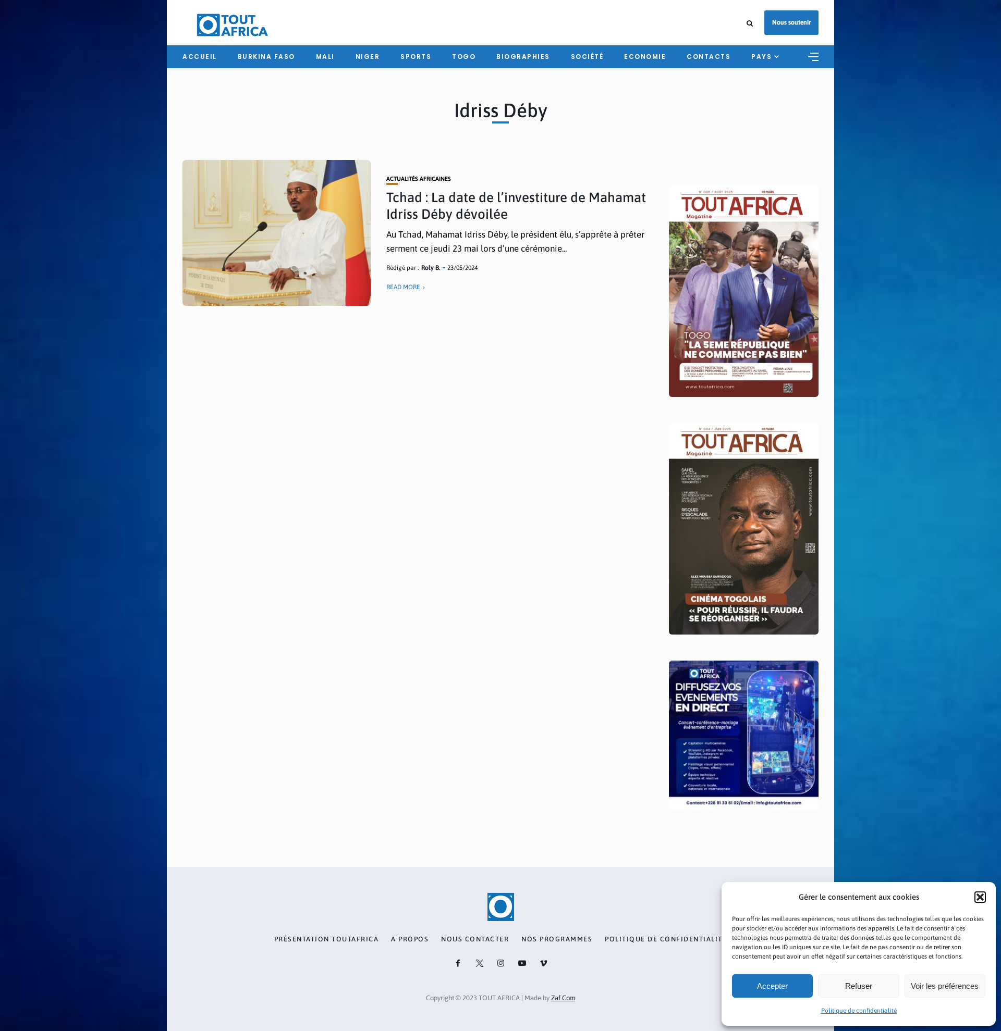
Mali (325, 56)
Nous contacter (475, 939)
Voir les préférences (945, 986)
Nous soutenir (791, 22)
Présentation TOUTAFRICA (326, 939)
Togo (463, 56)
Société (587, 56)
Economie (645, 56)
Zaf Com (563, 998)
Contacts (708, 56)
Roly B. (430, 267)
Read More (403, 287)
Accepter (772, 986)
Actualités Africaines (418, 179)
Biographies (523, 56)
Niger (368, 56)
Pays (761, 56)
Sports (415, 56)
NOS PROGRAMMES (556, 939)
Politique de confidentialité (859, 1010)
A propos (410, 939)
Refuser (858, 986)
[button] (980, 897)
